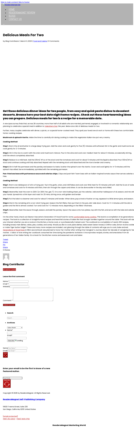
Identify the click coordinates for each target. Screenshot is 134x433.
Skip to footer (24, 2)
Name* (10, 330)
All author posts (9, 269)
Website (6, 286)
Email (5, 350)
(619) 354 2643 (9, 419)
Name (5, 348)
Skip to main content (9, 2)
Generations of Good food (13, 230)
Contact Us (15, 19)
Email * (6, 284)
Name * (6, 281)
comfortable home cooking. (85, 217)
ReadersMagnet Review (22, 12)
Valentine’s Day (51, 126)
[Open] (4, 24)
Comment (8, 300)
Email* (9, 335)
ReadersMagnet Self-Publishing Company (24, 399)
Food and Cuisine (40, 41)
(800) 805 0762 (23, 419)
